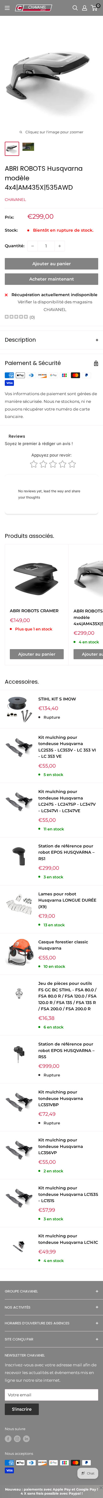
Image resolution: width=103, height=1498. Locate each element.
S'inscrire (22, 1409)
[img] (16, 317)
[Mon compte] (84, 8)
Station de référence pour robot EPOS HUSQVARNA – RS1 (66, 852)
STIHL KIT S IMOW (57, 699)
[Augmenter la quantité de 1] (60, 246)
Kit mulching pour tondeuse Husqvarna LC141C (68, 1239)
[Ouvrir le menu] (7, 8)
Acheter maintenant (51, 279)
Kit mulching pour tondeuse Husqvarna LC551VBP (60, 1098)
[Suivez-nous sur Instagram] (17, 1438)
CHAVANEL (15, 199)
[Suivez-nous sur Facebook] (8, 1438)
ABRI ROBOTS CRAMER (34, 610)
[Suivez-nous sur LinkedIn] (26, 1438)
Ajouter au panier (51, 263)
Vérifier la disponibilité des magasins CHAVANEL (55, 306)
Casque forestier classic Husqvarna (63, 945)
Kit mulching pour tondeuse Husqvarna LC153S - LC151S (68, 1194)
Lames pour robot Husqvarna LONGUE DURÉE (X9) (67, 900)
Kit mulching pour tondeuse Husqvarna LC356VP (60, 1146)
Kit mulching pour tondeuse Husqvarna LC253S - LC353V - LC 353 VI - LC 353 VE (67, 747)
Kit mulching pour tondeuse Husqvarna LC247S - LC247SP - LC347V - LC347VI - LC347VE (67, 801)
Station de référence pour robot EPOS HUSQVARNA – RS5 (66, 1050)
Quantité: (14, 245)
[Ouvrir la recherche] (75, 8)
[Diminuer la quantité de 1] (33, 246)
